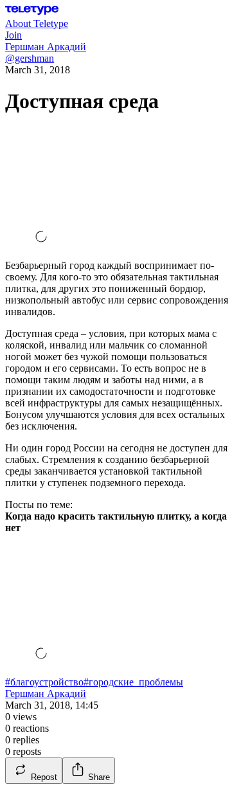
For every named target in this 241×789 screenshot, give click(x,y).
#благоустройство (44, 681)
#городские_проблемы (133, 681)
